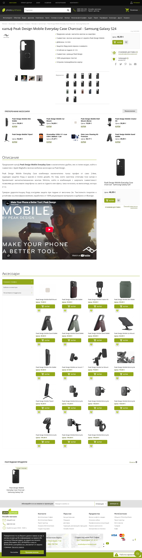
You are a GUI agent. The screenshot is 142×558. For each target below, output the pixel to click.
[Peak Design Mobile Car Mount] (41, 122)
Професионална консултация (99, 523)
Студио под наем (44, 529)
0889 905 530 (11, 524)
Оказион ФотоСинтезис (46, 526)
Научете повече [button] (18, 547)
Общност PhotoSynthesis (123, 517)
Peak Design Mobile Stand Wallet (46, 333)
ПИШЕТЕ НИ (11, 520)
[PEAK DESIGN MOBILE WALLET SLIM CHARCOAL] (47, 357)
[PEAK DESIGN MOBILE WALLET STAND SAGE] (73, 323)
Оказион (127, 18)
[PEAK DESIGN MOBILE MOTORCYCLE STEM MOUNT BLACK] (125, 357)
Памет (96, 18)
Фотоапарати (7, 18)
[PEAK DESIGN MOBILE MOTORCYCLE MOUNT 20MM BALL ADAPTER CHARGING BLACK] (125, 391)
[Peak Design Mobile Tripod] (6, 137)
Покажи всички (130, 111)
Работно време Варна (129, 554)
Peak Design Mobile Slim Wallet (46, 367)
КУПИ (14, 126)
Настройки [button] (14, 552)
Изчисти (132, 462)
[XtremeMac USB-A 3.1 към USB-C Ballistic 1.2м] (41, 137)
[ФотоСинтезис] (11, 10)
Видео (24, 18)
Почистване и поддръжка (12, 293)
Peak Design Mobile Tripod (22, 134)
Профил (136, 3)
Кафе (116, 529)
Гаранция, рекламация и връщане (75, 526)
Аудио (90, 18)
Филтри (67, 18)
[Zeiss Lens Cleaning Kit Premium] (75, 137)
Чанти (47, 18)
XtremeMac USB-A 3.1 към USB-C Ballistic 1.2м (56, 135)
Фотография (60, 3)
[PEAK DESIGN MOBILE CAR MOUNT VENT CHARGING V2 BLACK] (99, 357)
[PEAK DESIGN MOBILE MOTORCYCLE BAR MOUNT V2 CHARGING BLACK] (99, 425)
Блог (38, 3)
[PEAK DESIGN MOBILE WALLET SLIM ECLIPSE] (73, 289)
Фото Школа (118, 523)
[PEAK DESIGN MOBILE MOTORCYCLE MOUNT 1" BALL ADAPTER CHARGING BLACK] (99, 391)
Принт (26, 3)
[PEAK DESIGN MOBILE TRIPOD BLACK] (47, 391)
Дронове (31, 18)
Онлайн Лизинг (68, 529)
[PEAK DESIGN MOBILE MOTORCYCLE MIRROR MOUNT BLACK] (73, 391)
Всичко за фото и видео (97, 517)
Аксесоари (112, 18)
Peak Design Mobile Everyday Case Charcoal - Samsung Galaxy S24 (118, 184)
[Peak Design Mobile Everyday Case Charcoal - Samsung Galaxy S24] (120, 167)
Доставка (66, 523)
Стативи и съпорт (57, 18)
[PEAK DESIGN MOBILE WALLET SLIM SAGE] (125, 289)
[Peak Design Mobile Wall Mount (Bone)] (75, 122)
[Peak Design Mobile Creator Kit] (109, 122)
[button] (115, 65)
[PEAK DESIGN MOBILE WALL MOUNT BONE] (47, 289)
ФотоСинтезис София (45, 517)
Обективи (17, 18)
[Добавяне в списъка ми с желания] (126, 42)
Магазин (13, 3)
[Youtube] (107, 544)
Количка (134, 10)
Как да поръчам (69, 517)
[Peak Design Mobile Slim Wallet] (6, 122)
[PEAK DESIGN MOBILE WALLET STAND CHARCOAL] (47, 323)
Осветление (40, 18)
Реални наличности (95, 526)
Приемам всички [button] (31, 552)
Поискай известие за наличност (127, 54)
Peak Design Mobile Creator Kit (98, 299)
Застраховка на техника (97, 529)
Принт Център (43, 523)
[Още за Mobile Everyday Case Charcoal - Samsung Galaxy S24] (16, 476)
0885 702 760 (53, 544)
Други (120, 18)
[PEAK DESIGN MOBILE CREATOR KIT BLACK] (99, 289)
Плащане (66, 520)
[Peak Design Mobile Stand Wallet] (109, 137)
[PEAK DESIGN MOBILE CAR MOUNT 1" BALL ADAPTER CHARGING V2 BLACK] (73, 357)
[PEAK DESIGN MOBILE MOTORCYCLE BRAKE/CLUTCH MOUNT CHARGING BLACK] (73, 425)
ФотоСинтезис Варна (45, 520)
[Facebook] (135, 540)
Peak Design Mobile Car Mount (124, 333)
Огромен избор (94, 520)
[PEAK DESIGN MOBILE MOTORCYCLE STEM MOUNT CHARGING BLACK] (47, 425)
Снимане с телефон (10, 282)
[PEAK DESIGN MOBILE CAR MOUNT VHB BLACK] (125, 323)
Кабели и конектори (10, 287)
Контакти (74, 3)
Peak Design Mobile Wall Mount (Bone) (90, 120)
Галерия (48, 3)
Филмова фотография (78, 18)
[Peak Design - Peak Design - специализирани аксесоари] (6, 36)
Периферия (103, 18)
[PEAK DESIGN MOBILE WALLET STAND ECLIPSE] (99, 323)
